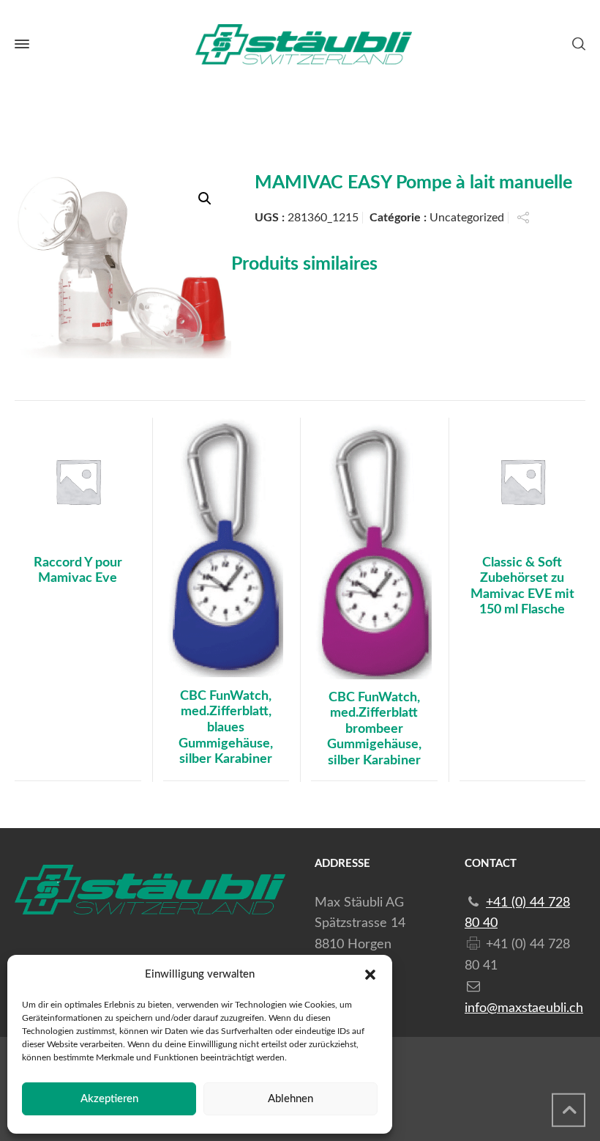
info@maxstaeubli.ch (524, 1008)
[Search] (575, 44)
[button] (370, 974)
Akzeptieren (109, 1098)
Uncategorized (467, 218)
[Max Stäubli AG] (300, 44)
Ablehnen (290, 1098)
